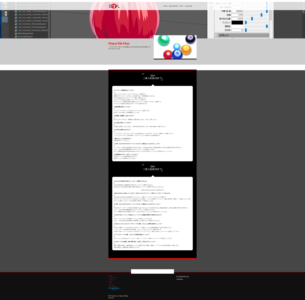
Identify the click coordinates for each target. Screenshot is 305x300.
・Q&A (110, 281)
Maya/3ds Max (112, 277)
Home (165, 6)
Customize (188, 6)
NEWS (110, 275)
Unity (181, 6)
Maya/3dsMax (173, 6)
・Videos (111, 279)
